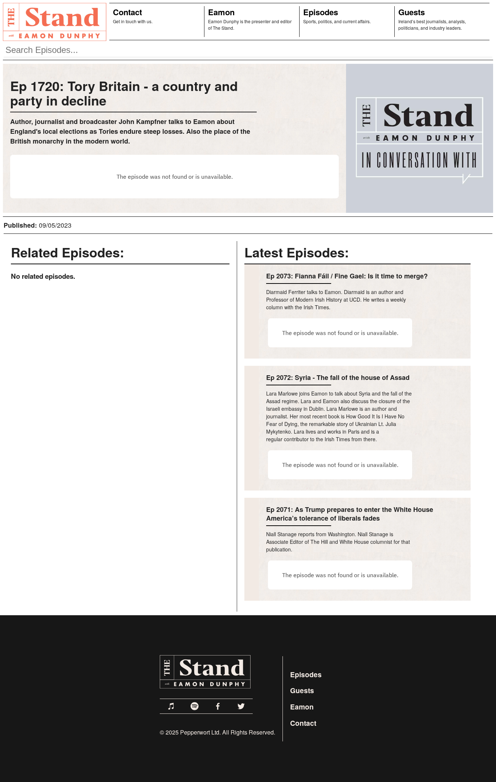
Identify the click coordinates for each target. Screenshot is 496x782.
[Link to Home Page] (53, 21)
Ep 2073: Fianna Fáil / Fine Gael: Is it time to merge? (347, 276)
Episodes (320, 12)
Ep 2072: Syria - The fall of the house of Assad (338, 377)
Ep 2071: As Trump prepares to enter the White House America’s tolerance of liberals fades (349, 514)
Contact (127, 12)
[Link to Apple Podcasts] (171, 706)
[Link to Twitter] (241, 706)
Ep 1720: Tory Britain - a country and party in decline (124, 92)
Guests (411, 12)
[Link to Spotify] (194, 706)
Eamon (221, 12)
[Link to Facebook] (218, 706)
